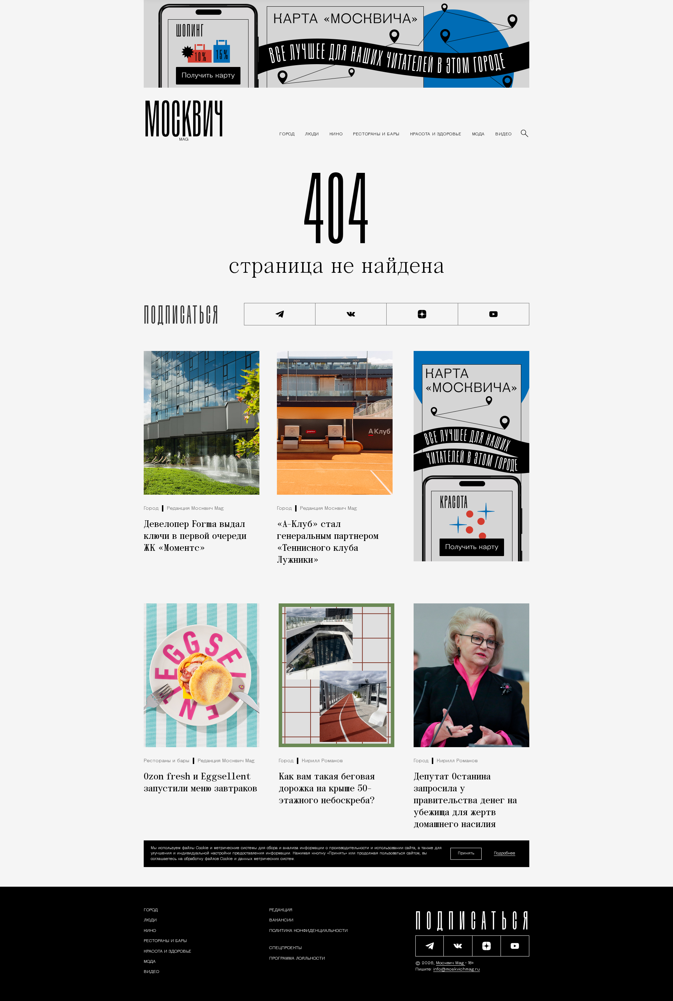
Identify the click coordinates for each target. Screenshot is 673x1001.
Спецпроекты (285, 948)
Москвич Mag (450, 963)
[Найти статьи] (525, 134)
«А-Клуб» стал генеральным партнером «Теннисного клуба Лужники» (328, 542)
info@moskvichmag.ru (456, 969)
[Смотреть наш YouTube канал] (494, 314)
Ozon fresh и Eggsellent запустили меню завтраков (200, 783)
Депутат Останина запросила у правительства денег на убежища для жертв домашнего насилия (465, 801)
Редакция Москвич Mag (195, 508)
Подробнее (504, 853)
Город (151, 508)
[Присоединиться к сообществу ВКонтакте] (351, 314)
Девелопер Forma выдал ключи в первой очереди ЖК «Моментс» (195, 536)
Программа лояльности (297, 958)
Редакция (280, 910)
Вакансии (281, 920)
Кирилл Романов (322, 761)
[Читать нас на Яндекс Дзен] (422, 314)
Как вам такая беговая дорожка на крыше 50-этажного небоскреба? (327, 789)
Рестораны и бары (166, 761)
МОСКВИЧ (184, 118)
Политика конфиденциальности (308, 931)
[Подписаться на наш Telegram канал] (279, 314)
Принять (466, 853)
